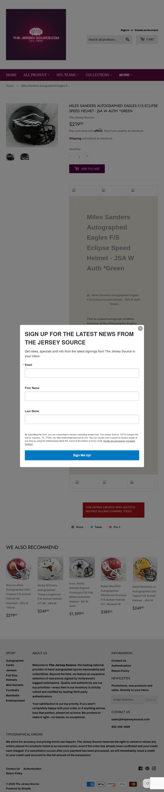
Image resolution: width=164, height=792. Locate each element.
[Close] (140, 328)
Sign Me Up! (82, 455)
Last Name (32, 411)
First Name (32, 387)
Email (28, 364)
